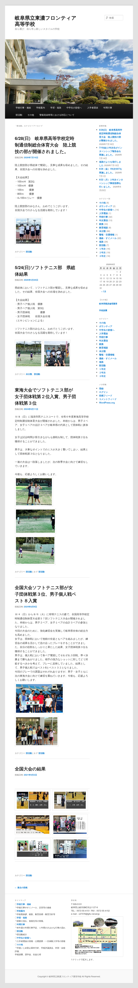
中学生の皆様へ (74, 107)
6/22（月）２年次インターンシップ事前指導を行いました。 (111, 183)
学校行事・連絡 (23, 107)
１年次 (102, 248)
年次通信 (103, 220)
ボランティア (105, 206)
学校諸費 (103, 310)
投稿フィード (105, 395)
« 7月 (103, 291)
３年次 (102, 255)
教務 (101, 224)
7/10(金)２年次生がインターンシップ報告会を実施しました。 (110, 151)
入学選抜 (103, 213)
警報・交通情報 (106, 234)
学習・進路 (55, 107)
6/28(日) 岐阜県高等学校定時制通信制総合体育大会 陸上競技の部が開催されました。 (45, 144)
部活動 (19, 114)
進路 (101, 241)
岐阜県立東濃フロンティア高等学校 (45, 20)
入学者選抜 (92, 107)
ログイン (103, 392)
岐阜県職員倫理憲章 (108, 303)
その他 (30, 114)
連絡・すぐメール (108, 238)
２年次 (102, 252)
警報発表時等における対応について (56, 114)
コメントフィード (108, 399)
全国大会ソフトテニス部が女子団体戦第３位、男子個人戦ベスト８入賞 (45, 594)
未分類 (29, 374)
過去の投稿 (21, 887)
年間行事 (107, 107)
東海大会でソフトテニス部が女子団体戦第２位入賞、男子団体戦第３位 (45, 396)
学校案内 (40, 107)
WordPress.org (107, 402)
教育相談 (103, 227)
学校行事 (103, 216)
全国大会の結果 (30, 769)
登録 (101, 388)
